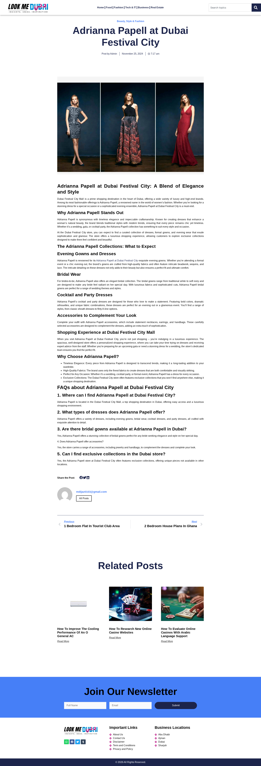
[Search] (256, 7)
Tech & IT (130, 7)
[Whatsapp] (66, 741)
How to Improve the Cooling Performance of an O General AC (78, 632)
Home (100, 7)
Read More (63, 641)
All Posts (84, 498)
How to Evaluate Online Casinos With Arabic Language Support (178, 632)
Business (143, 7)
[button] (81, 477)
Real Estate (157, 7)
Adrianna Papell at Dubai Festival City (117, 260)
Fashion (118, 7)
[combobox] (230, 7)
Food (109, 7)
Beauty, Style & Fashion (130, 21)
